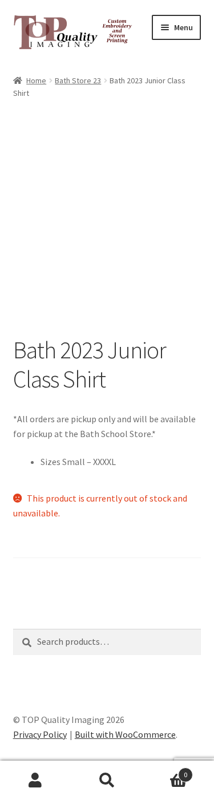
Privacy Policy (40, 734)
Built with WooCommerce (125, 734)
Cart (165, 770)
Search (107, 780)
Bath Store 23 (78, 80)
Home (36, 80)
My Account (35, 780)
